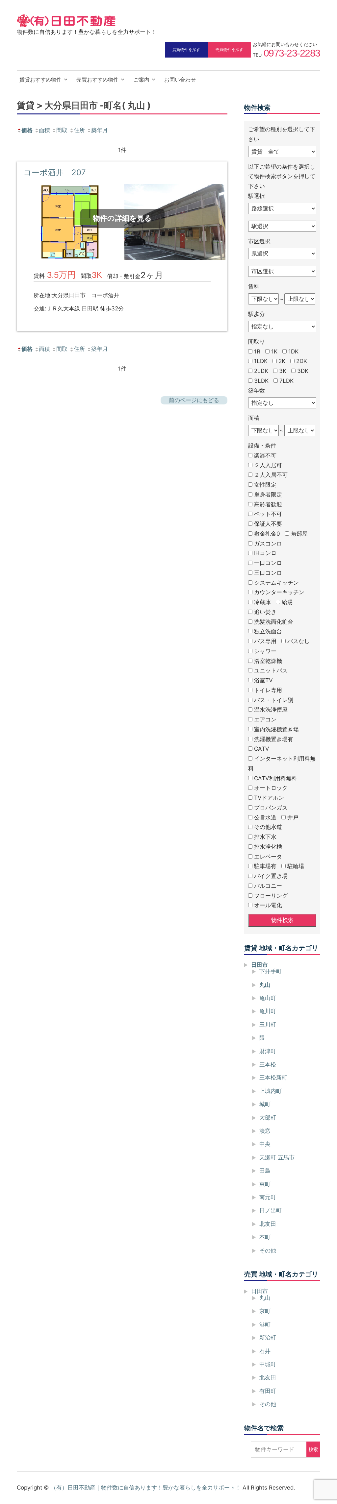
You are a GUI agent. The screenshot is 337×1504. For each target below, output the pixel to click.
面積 (44, 130)
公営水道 (265, 817)
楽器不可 (265, 455)
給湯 (287, 602)
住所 (79, 130)
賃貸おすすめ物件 (40, 79)
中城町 (267, 1364)
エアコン (265, 719)
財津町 (267, 1051)
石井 (265, 1351)
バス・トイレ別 (273, 700)
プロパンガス (271, 807)
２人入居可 (268, 465)
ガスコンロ (268, 543)
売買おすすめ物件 (97, 79)
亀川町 (267, 1011)
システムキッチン (276, 582)
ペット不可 (268, 514)
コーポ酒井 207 (54, 172)
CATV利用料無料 (275, 778)
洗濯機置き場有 (273, 739)
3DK (302, 371)
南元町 (267, 1197)
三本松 (267, 1064)
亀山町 (267, 998)
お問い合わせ (180, 79)
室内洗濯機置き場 (276, 729)
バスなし (298, 641)
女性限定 (265, 484)
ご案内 (141, 79)
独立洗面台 (268, 631)
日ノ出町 (270, 1210)
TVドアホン (269, 797)
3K (282, 371)
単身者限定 (268, 494)
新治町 (267, 1337)
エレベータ (268, 856)
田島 (265, 1170)
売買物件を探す (229, 49)
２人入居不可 (271, 475)
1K (274, 351)
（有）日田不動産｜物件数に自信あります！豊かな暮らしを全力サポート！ (146, 1487)
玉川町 (267, 1024)
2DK (301, 361)
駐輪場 (295, 866)
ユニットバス (271, 670)
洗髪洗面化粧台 (273, 622)
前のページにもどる (194, 400)
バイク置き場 (271, 876)
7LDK (286, 380)
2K (281, 361)
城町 (265, 1104)
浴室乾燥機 (268, 661)
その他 (267, 1250)
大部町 (267, 1117)
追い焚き (265, 612)
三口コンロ (268, 573)
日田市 (259, 964)
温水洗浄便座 (271, 709)
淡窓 (265, 1131)
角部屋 (299, 533)
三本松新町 (273, 1077)
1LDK (261, 361)
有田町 (267, 1391)
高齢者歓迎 (268, 504)
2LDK (261, 371)
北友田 (267, 1224)
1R (257, 351)
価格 (27, 130)
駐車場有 (265, 866)
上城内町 (270, 1091)
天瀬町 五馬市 (277, 1157)
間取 (61, 130)
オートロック (271, 788)
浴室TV (263, 680)
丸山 (265, 985)
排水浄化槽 (268, 846)
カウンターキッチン (279, 592)
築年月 (99, 130)
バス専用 (265, 641)
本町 (265, 1237)
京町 (265, 1311)
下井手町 (270, 971)
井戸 (292, 817)
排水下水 (265, 837)
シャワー (265, 651)
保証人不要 (268, 524)
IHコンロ (265, 553)
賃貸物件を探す (186, 49)
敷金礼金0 (267, 533)
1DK (293, 351)
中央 (265, 1144)
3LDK (261, 380)
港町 (265, 1324)
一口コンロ (268, 563)
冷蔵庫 (262, 602)
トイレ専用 (268, 690)
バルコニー (268, 886)
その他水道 (268, 827)
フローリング (271, 895)
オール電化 (268, 905)
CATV (261, 748)
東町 (265, 1184)
